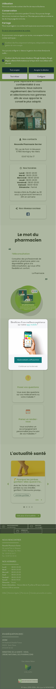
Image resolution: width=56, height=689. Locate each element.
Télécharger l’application (28, 360)
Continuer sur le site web (28, 366)
